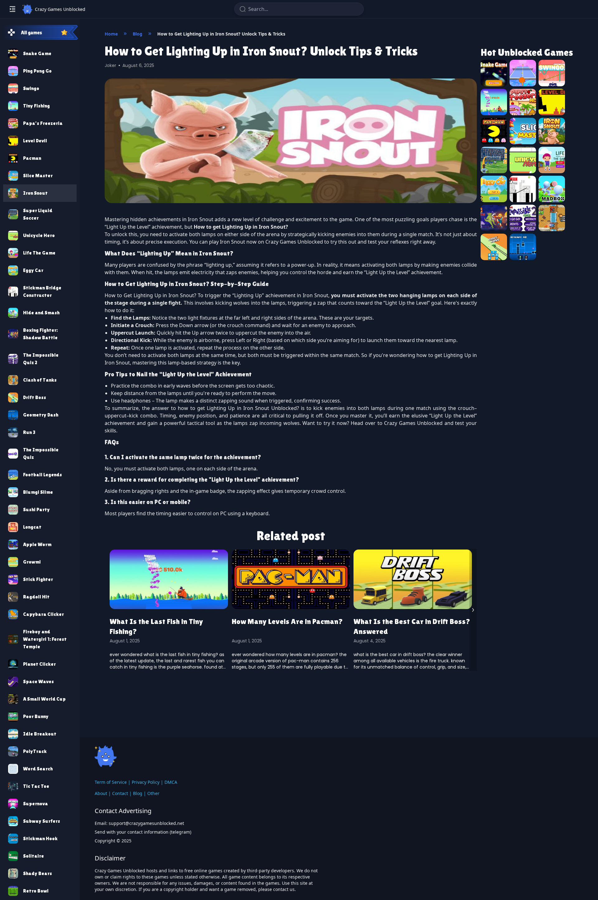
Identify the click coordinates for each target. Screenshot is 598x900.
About (101, 793)
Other (153, 793)
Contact (120, 793)
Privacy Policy (145, 782)
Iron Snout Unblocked (270, 408)
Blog (137, 793)
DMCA (170, 782)
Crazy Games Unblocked (294, 241)
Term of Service (111, 782)
